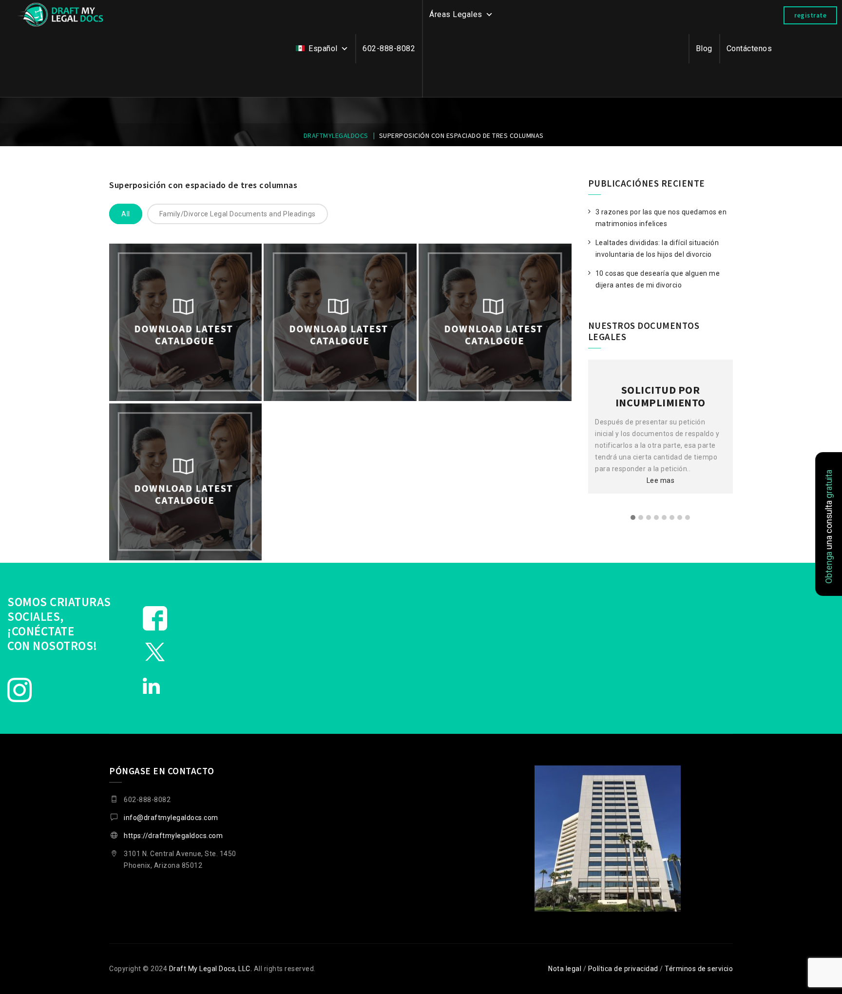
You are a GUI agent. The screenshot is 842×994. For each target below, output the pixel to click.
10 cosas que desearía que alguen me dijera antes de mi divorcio (657, 279)
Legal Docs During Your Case (340, 378)
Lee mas (661, 468)
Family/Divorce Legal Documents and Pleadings (237, 214)
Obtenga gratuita (828, 527)
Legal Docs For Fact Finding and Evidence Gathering (185, 538)
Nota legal (564, 969)
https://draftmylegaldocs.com (173, 836)
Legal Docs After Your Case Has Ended (495, 378)
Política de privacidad (623, 969)
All (125, 214)
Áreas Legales (455, 14)
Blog (704, 48)
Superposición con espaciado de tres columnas (203, 185)
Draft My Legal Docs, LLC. (210, 969)
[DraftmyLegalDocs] (60, 14)
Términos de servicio (699, 969)
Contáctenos (749, 48)
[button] (633, 518)
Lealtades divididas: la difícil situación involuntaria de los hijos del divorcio (657, 248)
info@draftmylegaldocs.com (171, 818)
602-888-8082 (389, 48)
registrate (810, 15)
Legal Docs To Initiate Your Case (185, 378)
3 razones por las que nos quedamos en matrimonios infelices (661, 218)
